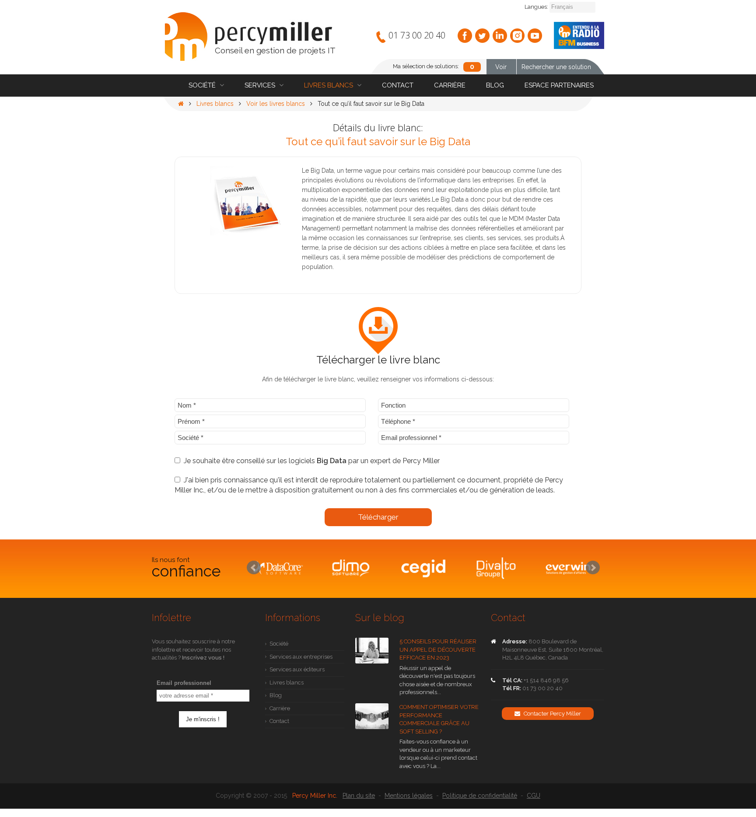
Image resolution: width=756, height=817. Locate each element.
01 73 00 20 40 (416, 35)
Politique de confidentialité (479, 795)
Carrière (450, 85)
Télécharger (378, 517)
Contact (397, 85)
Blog (495, 85)
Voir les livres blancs (275, 103)
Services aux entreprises (301, 656)
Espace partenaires (559, 85)
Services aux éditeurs (297, 669)
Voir (501, 66)
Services (261, 85)
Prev (254, 568)
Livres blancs (329, 85)
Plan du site (359, 795)
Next (593, 568)
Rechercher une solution (556, 66)
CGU (533, 795)
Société (203, 85)
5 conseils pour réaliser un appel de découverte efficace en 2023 (437, 649)
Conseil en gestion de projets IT (275, 50)
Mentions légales (409, 795)
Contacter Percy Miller (551, 713)
